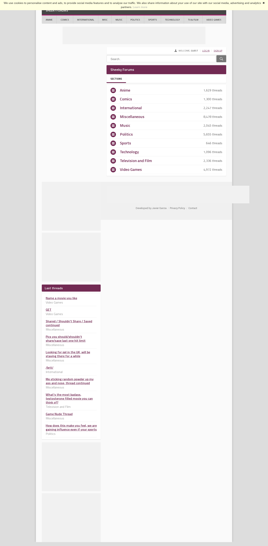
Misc (105, 20)
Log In (206, 50)
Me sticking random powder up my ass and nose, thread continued (70, 381)
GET (48, 309)
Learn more (140, 7)
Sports (152, 20)
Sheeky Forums (57, 10)
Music (119, 20)
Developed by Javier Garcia (151, 208)
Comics (65, 20)
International (85, 20)
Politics (135, 20)
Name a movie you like (61, 298)
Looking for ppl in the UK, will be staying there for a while (68, 354)
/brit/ (49, 367)
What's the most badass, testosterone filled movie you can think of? (69, 398)
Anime (49, 20)
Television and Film (136, 161)
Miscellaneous (132, 117)
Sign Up (218, 50)
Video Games (213, 20)
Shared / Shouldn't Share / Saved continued (69, 323)
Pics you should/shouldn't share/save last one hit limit (66, 338)
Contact (192, 208)
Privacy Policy (177, 208)
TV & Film (193, 20)
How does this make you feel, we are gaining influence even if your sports (71, 427)
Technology (172, 20)
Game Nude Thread (59, 414)
